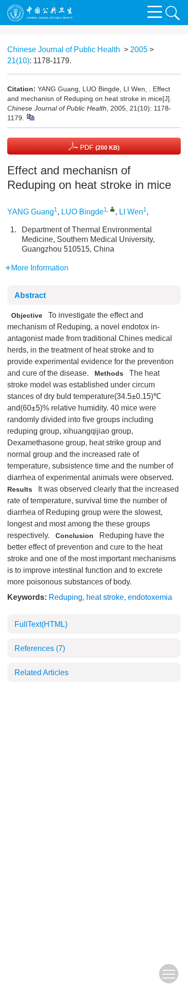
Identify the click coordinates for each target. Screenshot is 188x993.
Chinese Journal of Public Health (63, 49)
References (39, 648)
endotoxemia (150, 597)
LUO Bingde (82, 212)
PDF (99, 147)
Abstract (30, 295)
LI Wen (131, 212)
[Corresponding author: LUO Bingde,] (112, 209)
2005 (139, 49)
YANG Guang (30, 212)
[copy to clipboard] (30, 116)
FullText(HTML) (40, 624)
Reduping (65, 597)
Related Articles (41, 672)
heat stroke (105, 597)
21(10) (18, 61)
